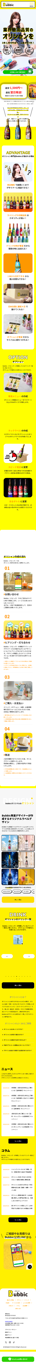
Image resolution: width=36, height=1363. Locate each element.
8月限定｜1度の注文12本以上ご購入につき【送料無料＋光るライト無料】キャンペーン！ (22, 1098)
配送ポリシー (8, 1332)
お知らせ (11, 1305)
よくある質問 (26, 1303)
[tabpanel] (18, 954)
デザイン (19, 1300)
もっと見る (18, 1141)
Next (29, 956)
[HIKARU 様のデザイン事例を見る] (10, 843)
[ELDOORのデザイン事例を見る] (26, 843)
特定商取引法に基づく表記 (12, 1337)
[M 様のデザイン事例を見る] (10, 877)
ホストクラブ (6, 891)
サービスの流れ (16, 1303)
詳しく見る (18, 900)
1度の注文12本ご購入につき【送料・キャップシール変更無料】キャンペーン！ (22, 1116)
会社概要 (25, 1305)
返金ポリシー (8, 1335)
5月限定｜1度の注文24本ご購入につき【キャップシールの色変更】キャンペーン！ (22, 1126)
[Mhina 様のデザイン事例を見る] (26, 860)
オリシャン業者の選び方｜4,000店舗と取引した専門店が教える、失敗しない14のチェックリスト (22, 1198)
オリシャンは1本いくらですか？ (13, 1029)
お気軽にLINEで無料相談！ (18, 72)
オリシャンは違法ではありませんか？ (15, 1040)
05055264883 (8, 1321)
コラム (18, 1305)
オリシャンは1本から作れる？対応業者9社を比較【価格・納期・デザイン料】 (21, 1187)
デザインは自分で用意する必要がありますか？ (18, 1050)
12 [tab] (24, 979)
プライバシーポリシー (11, 1329)
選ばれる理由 (10, 1300)
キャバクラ (17, 891)
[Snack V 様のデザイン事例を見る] (10, 860)
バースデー (26, 891)
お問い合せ (18, 1308)
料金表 (7, 1303)
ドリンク (26, 1300)
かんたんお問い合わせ (19, 1359)
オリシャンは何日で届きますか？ (14, 1035)
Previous (7, 956)
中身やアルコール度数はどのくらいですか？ (17, 1045)
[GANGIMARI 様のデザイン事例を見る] (26, 877)
